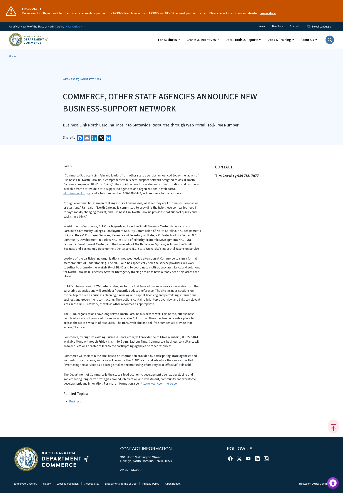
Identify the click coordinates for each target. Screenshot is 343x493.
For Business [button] (167, 39)
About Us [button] (307, 39)
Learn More (268, 13)
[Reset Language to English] (308, 26)
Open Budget (172, 483)
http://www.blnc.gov (76, 193)
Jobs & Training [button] (279, 39)
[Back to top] (333, 426)
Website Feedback (68, 483)
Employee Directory (25, 483)
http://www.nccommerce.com (160, 383)
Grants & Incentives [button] (201, 39)
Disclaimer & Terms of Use (120, 483)
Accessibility (91, 483)
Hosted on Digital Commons (315, 483)
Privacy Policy (150, 483)
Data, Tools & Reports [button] (241, 39)
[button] (329, 40)
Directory (277, 26)
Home (12, 56)
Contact (294, 26)
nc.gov (47, 483)
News (262, 26)
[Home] (28, 35)
